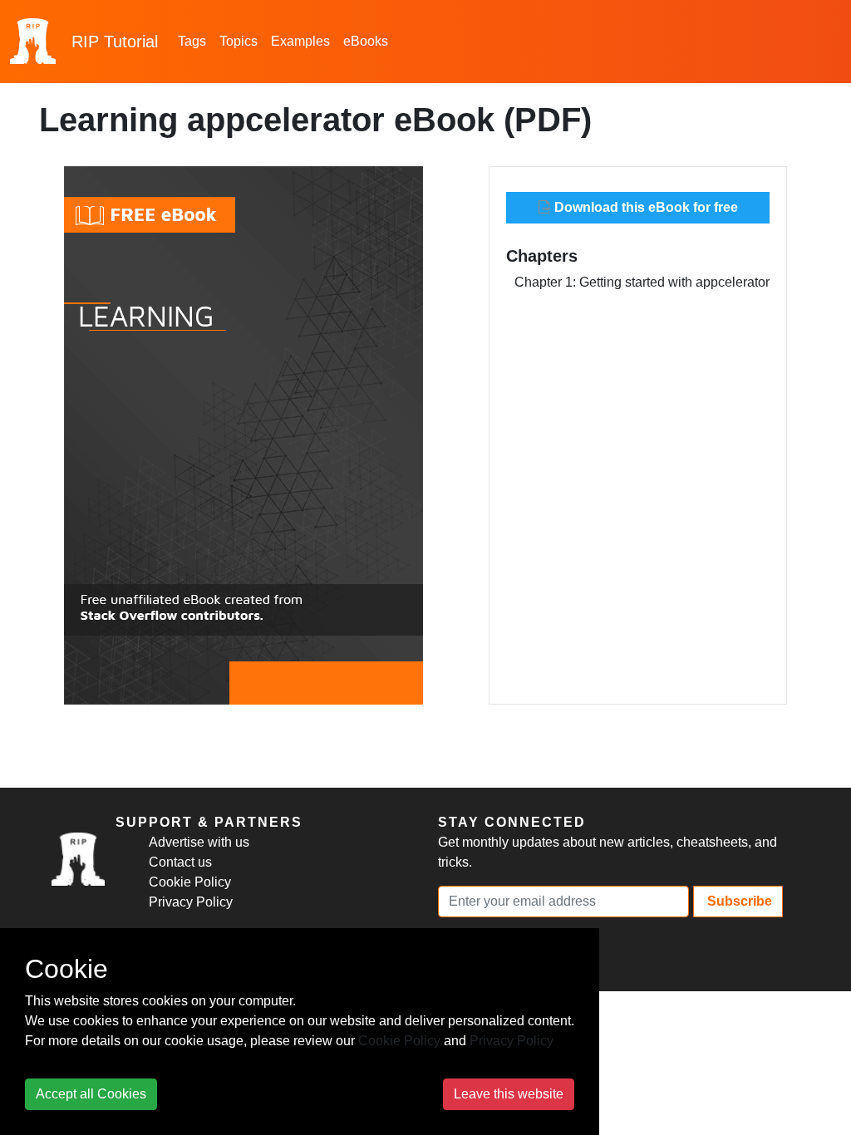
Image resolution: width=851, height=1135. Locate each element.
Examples (300, 41)
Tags (192, 41)
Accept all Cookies (91, 1094)
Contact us (180, 862)
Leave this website (508, 1094)
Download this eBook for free (644, 207)
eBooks (365, 41)
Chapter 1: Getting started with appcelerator (642, 282)
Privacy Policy (191, 902)
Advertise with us (199, 842)
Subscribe (738, 901)
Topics (238, 41)
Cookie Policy (190, 882)
